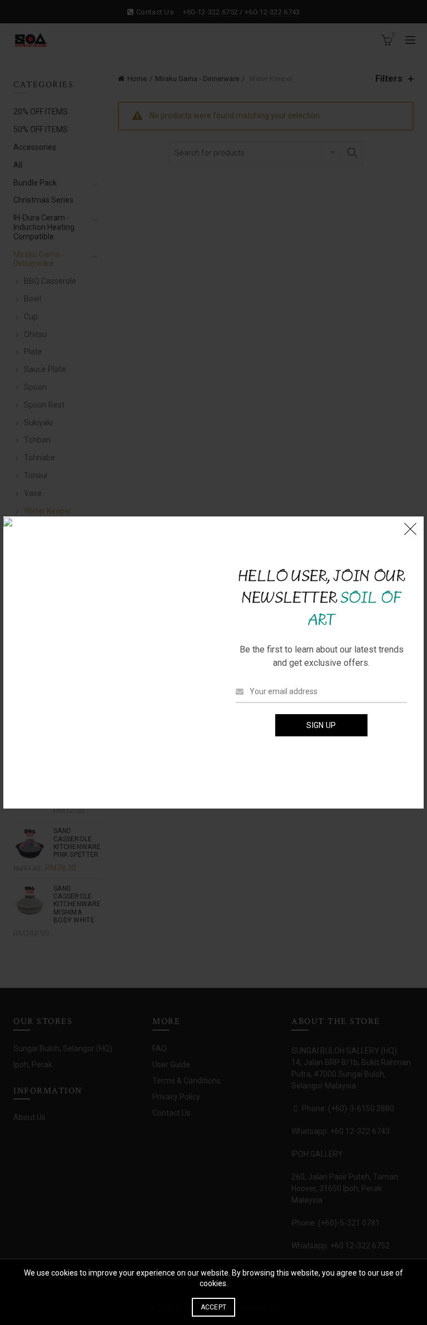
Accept (214, 1307)
